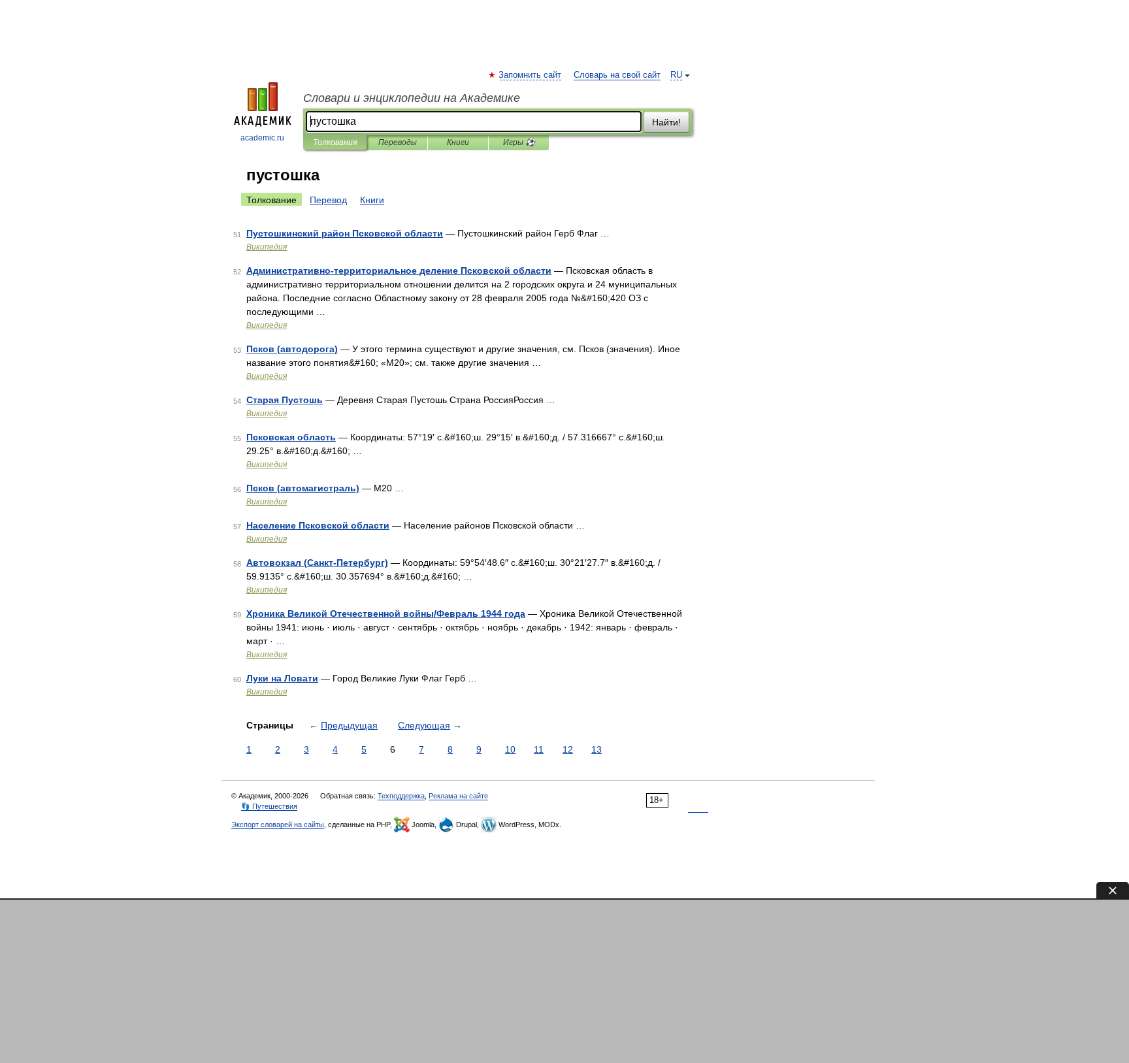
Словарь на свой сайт (617, 75)
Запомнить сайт (530, 75)
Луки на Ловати (282, 678)
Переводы (397, 142)
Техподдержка (401, 796)
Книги (458, 142)
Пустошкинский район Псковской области (344, 233)
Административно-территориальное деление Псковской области (398, 270)
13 (596, 749)
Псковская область (291, 437)
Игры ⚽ (519, 142)
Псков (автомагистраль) (302, 488)
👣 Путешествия (269, 806)
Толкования (335, 142)
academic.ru (262, 137)
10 (510, 749)
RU (676, 75)
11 (539, 749)
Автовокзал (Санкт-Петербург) (317, 562)
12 (568, 749)
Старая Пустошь (284, 400)
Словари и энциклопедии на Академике (411, 98)
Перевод (328, 200)
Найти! (666, 122)
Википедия (266, 247)
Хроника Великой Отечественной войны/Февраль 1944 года (385, 613)
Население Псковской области (317, 525)
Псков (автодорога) (292, 349)
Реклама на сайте (458, 796)
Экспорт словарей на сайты (277, 824)
